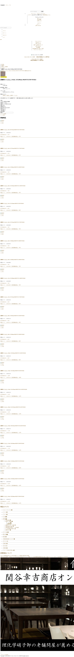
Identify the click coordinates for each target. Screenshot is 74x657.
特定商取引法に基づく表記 (38, 48)
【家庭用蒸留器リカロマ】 (9, 538)
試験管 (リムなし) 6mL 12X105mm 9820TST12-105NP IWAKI (12, 185)
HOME (2, 64)
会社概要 (38, 47)
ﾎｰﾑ (9, 5)
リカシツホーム (38, 41)
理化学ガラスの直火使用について (13, 555)
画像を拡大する (28, 70)
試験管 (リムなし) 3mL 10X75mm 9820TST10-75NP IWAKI (12, 129)
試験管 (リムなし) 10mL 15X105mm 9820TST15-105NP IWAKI (13, 353)
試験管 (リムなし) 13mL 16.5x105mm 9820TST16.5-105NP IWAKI (13, 389)
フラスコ (5, 514)
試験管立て (8, 529)
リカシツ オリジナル (7, 509)
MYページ (39, 18)
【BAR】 (5, 545)
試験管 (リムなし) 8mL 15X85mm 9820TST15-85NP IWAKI (12, 315)
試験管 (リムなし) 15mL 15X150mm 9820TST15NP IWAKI (12, 370)
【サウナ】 (5, 541)
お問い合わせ (38, 25)
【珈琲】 (5, 543)
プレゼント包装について (29, 556)
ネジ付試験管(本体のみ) (10, 528)
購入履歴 (39, 19)
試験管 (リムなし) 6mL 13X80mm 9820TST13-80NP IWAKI (12, 240)
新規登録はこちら (46, 14)
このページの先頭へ (4, 654)
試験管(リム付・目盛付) (10, 525)
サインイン (38, 13)
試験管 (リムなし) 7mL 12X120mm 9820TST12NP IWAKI (12, 203)
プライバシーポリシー (38, 49)
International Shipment (19, 556)
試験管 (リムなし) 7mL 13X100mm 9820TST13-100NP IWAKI (12, 278)
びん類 (5, 516)
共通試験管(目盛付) (9, 526)
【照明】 (5, 548)
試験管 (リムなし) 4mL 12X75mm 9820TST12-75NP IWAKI (12, 148)
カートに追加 (3, 113)
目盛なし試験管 (10, 95)
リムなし (16, 95)
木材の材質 (27, 555)
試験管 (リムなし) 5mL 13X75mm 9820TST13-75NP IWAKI (12, 222)
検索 (42, 11)
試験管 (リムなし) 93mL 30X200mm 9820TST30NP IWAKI (12, 496)
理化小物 (5, 534)
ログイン (30, 14)
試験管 (4, 95)
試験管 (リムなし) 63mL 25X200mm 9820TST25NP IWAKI (12, 478)
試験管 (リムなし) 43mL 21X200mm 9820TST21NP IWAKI (12, 461)
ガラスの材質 (3, 555)
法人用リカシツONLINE (63, 556)
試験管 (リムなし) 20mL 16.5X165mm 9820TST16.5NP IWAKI (12, 407)
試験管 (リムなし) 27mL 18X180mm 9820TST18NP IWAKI (12, 443)
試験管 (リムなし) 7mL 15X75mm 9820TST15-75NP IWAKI (12, 296)
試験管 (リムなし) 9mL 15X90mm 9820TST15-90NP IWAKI (12, 334)
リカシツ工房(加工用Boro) (8, 550)
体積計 (4, 536)
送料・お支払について (38, 44)
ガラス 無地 (6, 532)
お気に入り (39, 20)
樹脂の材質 (22, 555)
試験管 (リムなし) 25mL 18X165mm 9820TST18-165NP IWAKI (13, 425)
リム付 (9, 522)
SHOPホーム (38, 42)
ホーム (6, 5)
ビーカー (5, 512)
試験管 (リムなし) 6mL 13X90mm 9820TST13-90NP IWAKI (12, 259)
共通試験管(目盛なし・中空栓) (11, 527)
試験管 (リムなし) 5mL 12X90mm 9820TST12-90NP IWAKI (12, 167)
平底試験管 (8, 520)
